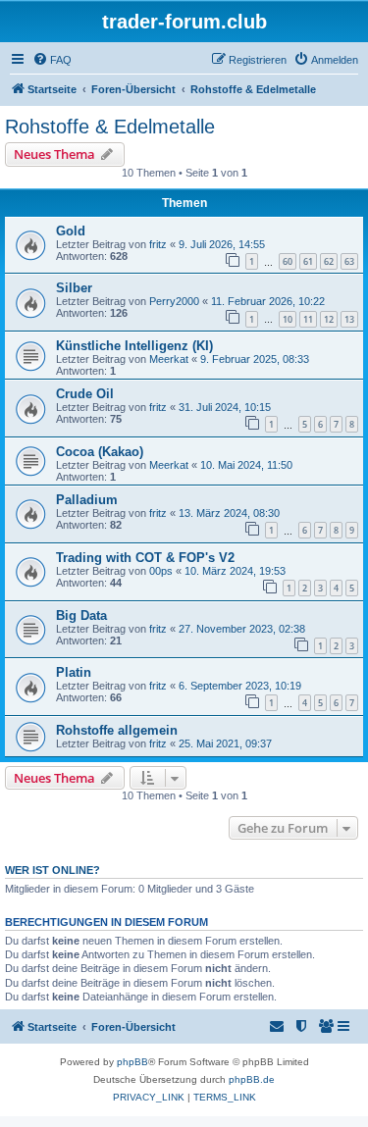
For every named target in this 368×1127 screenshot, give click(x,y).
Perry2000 (174, 301)
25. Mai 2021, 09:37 (225, 743)
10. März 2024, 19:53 (235, 571)
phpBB (132, 1061)
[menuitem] (52, 60)
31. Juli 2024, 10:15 (225, 407)
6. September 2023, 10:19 (240, 686)
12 (329, 319)
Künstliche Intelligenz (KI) (134, 345)
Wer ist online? (52, 870)
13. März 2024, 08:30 (229, 513)
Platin (73, 672)
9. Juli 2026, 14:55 (222, 244)
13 (349, 319)
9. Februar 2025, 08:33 (254, 359)
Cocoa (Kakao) (99, 451)
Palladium (87, 499)
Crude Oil (85, 393)
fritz (158, 244)
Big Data (81, 615)
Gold (70, 231)
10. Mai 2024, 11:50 (246, 465)
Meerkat (168, 359)
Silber (74, 288)
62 (329, 261)
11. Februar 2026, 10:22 (268, 301)
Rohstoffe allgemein (117, 730)
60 (287, 261)
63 (349, 261)
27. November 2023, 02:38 (242, 629)
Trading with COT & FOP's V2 (145, 557)
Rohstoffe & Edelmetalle (110, 126)
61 (308, 261)
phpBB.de (252, 1079)
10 (287, 319)
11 (308, 319)
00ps (161, 571)
